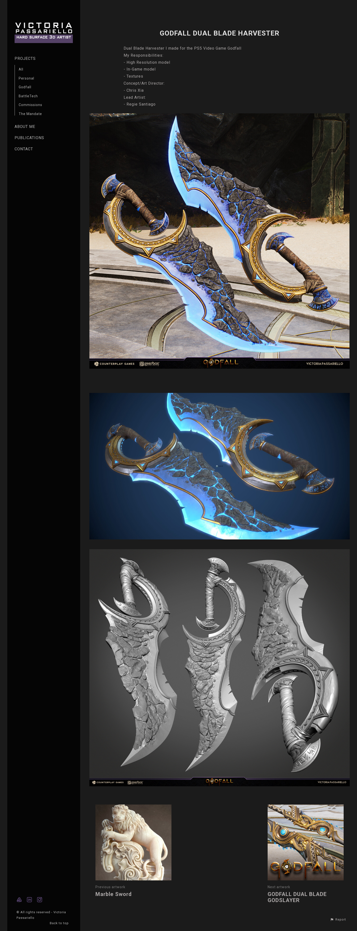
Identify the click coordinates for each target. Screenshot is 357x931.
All (21, 69)
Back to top (60, 923)
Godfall (25, 87)
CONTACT (24, 149)
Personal (26, 78)
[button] (338, 919)
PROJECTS (25, 58)
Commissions (30, 105)
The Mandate (30, 114)
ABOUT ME (25, 126)
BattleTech (28, 96)
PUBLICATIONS (29, 137)
